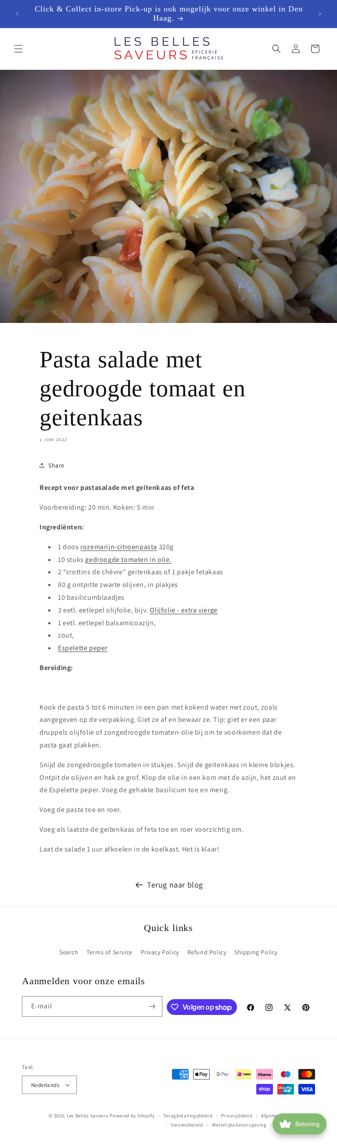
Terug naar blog (175, 885)
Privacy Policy (160, 952)
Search (69, 952)
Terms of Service (109, 952)
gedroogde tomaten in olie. (128, 559)
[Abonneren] (152, 1006)
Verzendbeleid (187, 1125)
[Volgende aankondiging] (320, 13)
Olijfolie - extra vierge (183, 610)
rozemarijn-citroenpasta (118, 546)
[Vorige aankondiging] (17, 13)
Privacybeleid (236, 1115)
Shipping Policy (256, 952)
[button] (18, 48)
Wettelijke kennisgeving (239, 1125)
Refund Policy (206, 952)
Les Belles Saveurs (88, 1115)
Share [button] (56, 465)
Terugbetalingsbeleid (187, 1115)
